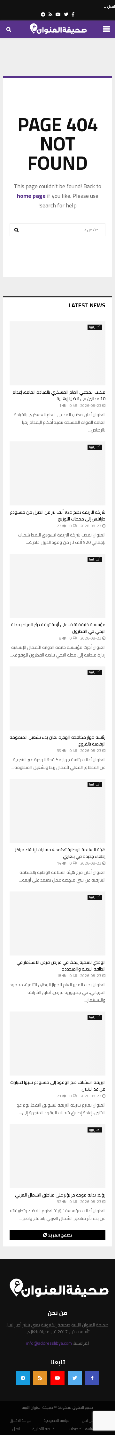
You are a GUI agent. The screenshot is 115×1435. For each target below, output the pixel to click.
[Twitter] (75, 1378)
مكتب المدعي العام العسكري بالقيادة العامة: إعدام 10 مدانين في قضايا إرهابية (58, 395)
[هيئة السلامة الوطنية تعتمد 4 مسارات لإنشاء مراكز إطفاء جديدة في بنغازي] (57, 811)
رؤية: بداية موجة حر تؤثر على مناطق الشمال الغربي (60, 1195)
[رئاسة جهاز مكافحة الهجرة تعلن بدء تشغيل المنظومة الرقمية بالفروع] (57, 698)
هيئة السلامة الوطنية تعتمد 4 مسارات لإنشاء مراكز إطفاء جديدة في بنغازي (60, 852)
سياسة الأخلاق (20, 1420)
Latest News (87, 305)
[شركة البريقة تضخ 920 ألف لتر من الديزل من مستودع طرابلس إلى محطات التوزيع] (57, 473)
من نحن (88, 1420)
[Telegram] (23, 1378)
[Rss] (40, 1378)
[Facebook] (92, 1378)
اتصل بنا (109, 6)
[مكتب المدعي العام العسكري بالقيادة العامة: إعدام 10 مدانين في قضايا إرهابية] (57, 353)
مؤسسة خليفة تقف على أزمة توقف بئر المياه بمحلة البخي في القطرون (58, 627)
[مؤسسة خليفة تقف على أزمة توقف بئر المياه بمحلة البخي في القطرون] (57, 586)
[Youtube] (57, 1378)
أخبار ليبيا (94, 327)
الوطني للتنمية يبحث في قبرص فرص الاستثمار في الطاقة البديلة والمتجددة (61, 965)
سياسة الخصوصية (57, 1420)
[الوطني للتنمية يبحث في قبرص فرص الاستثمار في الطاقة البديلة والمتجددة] (57, 923)
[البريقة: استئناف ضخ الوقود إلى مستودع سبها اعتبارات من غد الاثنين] (57, 1044)
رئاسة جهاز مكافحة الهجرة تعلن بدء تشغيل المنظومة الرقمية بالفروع (57, 740)
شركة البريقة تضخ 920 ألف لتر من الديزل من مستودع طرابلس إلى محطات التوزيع (57, 515)
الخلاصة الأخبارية (45, 1429)
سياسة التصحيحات (82, 1429)
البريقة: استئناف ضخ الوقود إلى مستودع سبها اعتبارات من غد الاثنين (57, 1085)
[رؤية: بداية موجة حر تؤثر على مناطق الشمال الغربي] (57, 1156)
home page (31, 195)
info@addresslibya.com (49, 1343)
